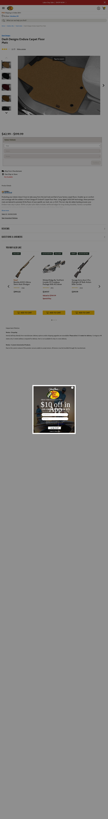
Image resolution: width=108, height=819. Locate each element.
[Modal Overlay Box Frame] (54, 409)
